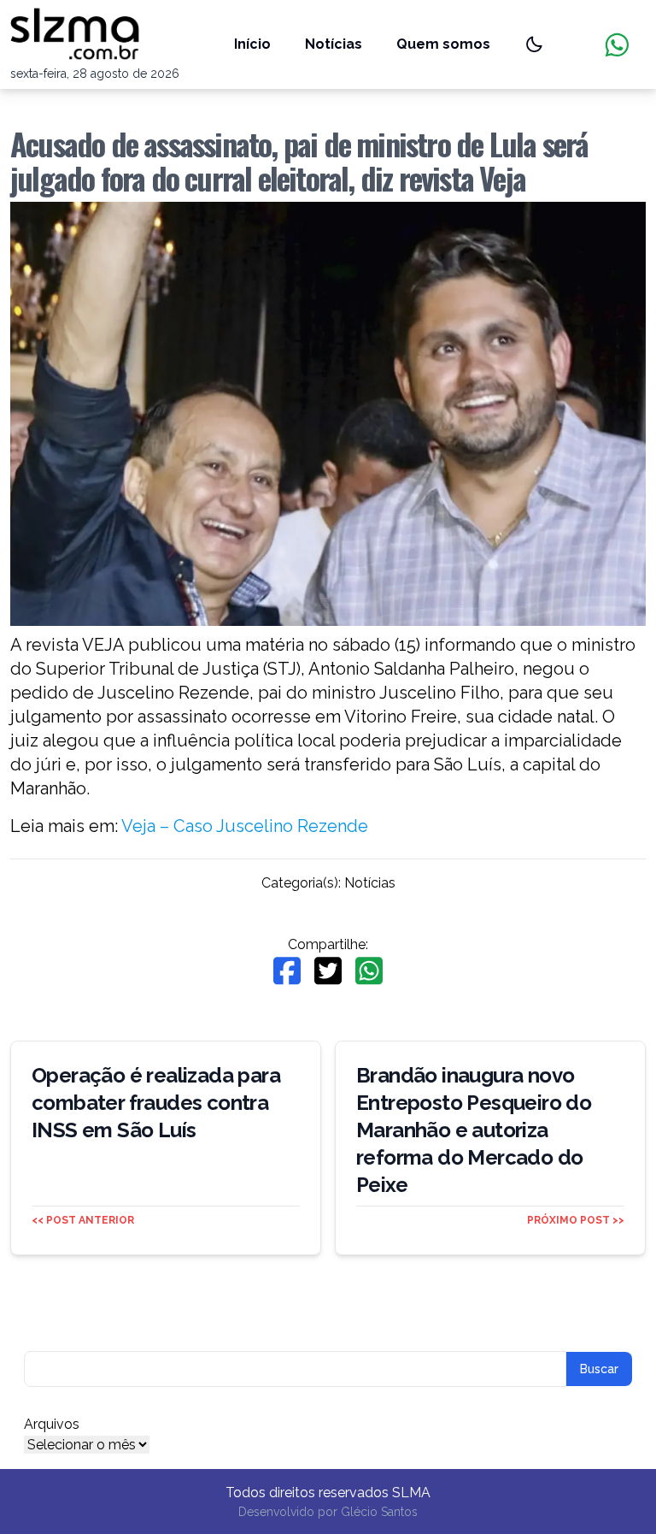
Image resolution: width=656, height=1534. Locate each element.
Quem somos (443, 44)
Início (252, 44)
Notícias (333, 44)
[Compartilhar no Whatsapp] (369, 971)
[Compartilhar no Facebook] (287, 971)
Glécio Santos (379, 1512)
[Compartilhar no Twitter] (328, 971)
